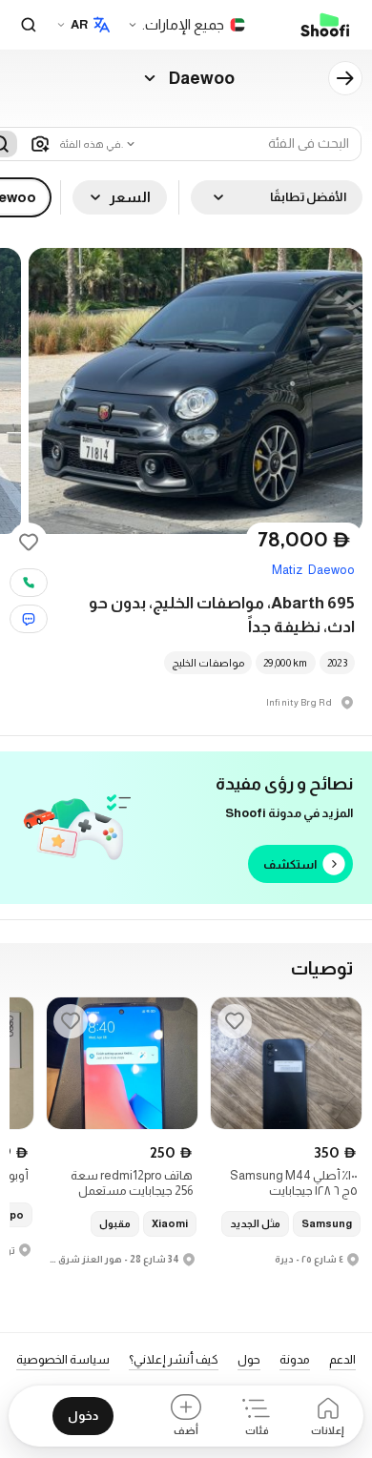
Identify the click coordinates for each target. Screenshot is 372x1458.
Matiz (287, 570)
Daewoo (331, 570)
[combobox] (98, 144)
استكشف (290, 864)
